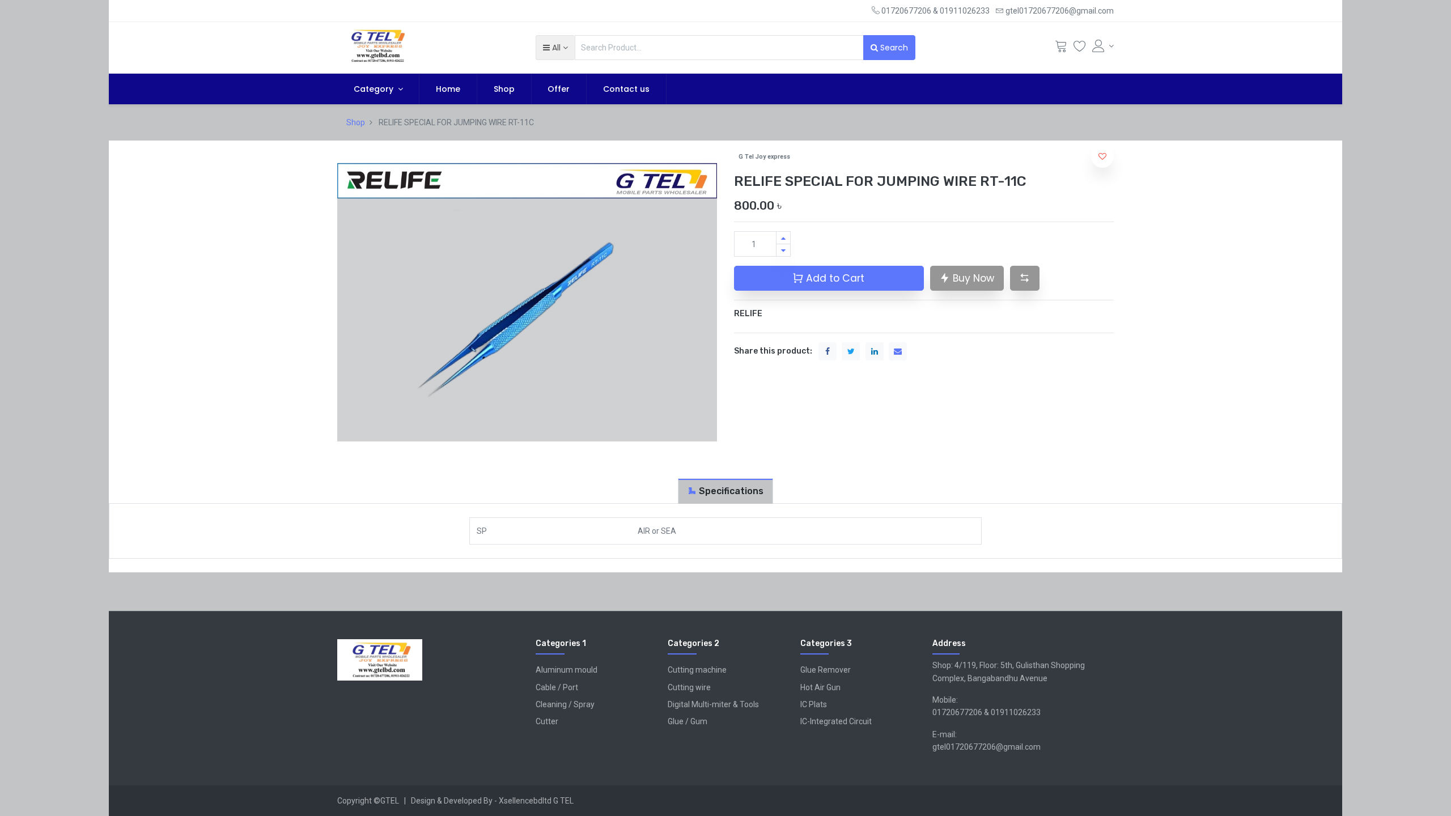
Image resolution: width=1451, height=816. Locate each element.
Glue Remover (825, 669)
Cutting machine (697, 669)
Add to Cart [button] (833, 278)
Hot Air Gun (820, 687)
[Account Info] (1103, 46)
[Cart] (1061, 48)
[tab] (725, 491)
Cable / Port (557, 687)
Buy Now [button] (972, 278)
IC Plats (813, 704)
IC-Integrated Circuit (836, 721)
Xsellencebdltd (525, 800)
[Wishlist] (1080, 48)
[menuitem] (448, 89)
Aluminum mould (566, 669)
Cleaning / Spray (565, 704)
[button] (555, 47)
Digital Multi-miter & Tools (713, 704)
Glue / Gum (687, 721)
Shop (355, 122)
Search (893, 47)
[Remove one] (783, 250)
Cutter (547, 721)
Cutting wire (689, 687)
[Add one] (783, 238)
